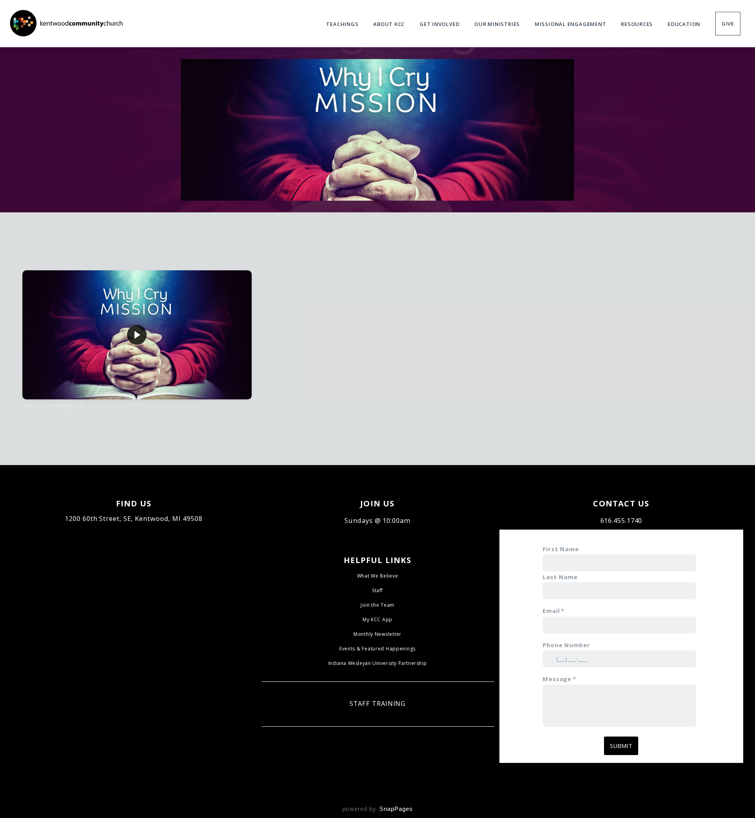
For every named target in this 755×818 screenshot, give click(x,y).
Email (551, 611)
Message (557, 679)
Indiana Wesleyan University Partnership (377, 663)
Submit (621, 746)
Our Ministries (497, 24)
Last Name (560, 577)
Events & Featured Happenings (377, 648)
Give (728, 23)
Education (685, 24)
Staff (377, 590)
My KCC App (377, 619)
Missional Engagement (571, 24)
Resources (637, 24)
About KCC (389, 24)
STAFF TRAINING (378, 703)
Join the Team (377, 605)
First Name (561, 549)
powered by (378, 808)
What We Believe (377, 575)
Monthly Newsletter (377, 634)
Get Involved (440, 24)
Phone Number (566, 645)
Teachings (343, 24)
